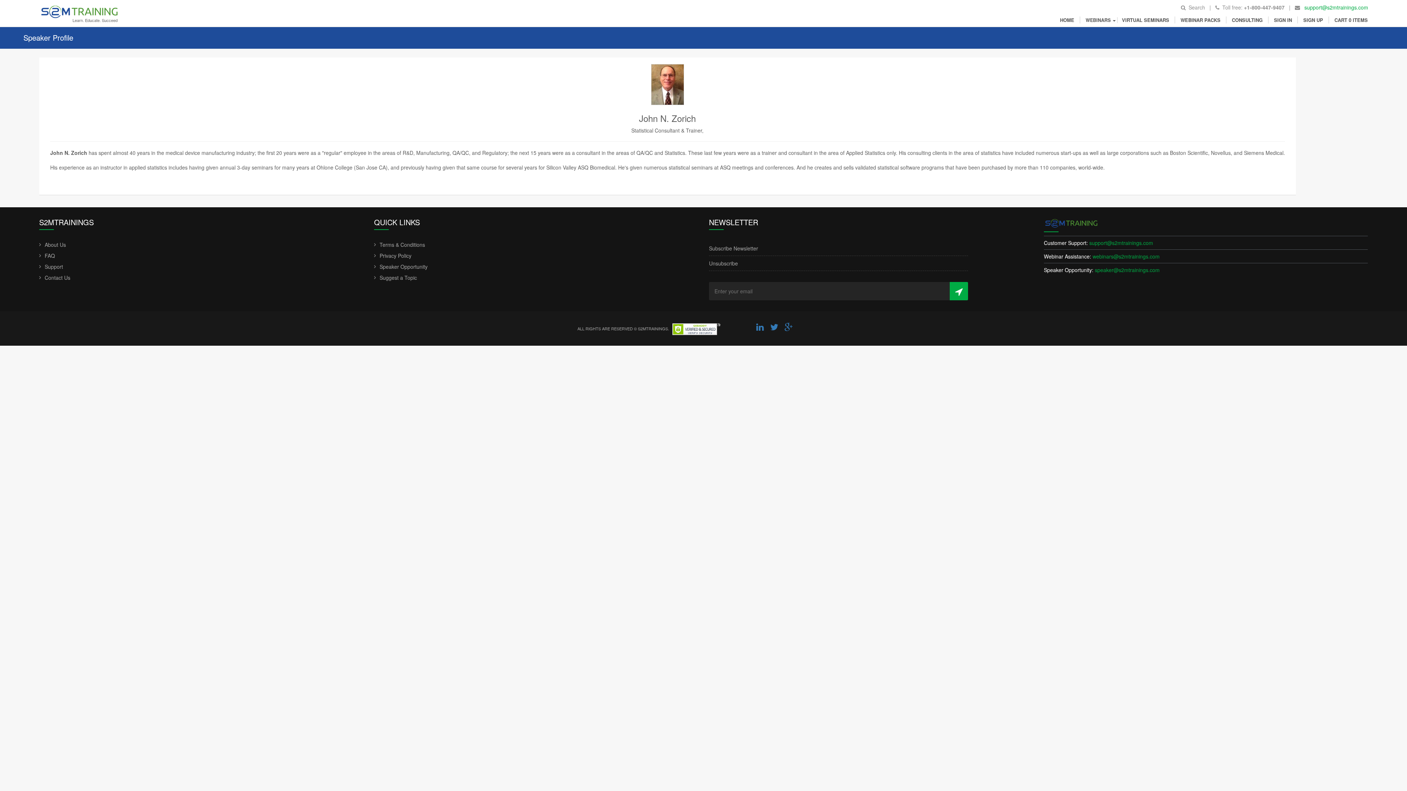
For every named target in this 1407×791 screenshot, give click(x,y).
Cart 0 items (1351, 19)
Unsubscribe (723, 263)
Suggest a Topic (398, 277)
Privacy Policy (395, 255)
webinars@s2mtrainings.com (1126, 256)
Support (54, 266)
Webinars (1099, 20)
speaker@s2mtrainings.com (1127, 270)
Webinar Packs (1200, 19)
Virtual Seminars (1145, 19)
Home (1067, 19)
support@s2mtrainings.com (1336, 7)
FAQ (50, 255)
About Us (55, 244)
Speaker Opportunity (404, 266)
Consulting (1247, 19)
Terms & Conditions (402, 244)
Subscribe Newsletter (733, 248)
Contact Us (57, 277)
